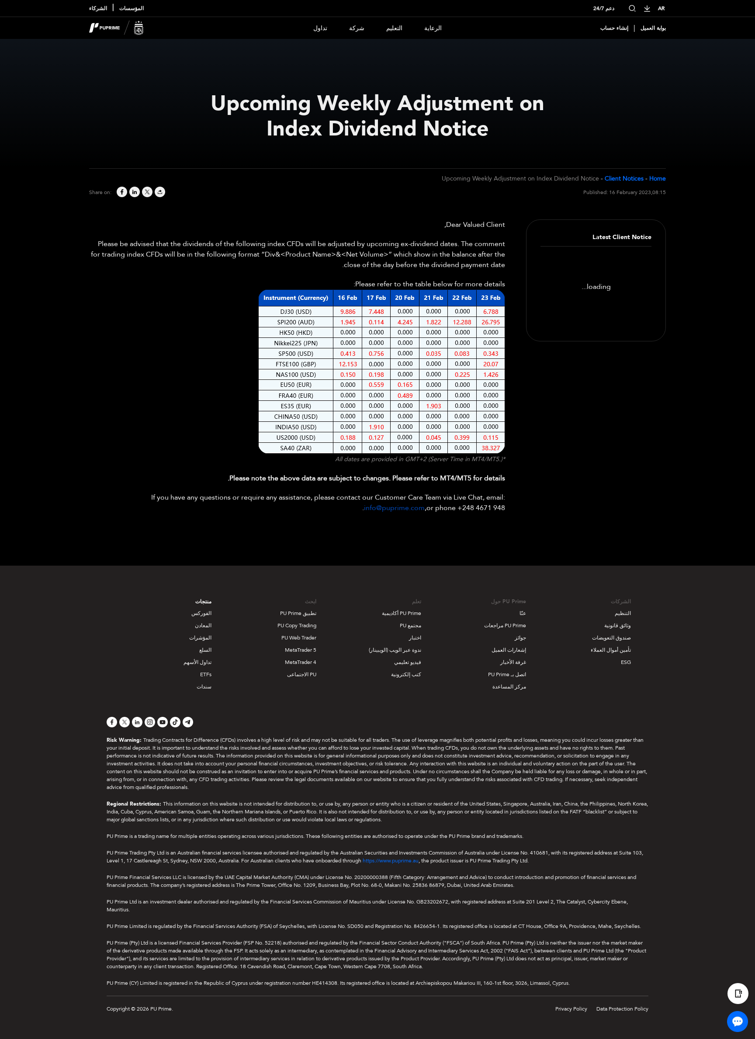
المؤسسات (131, 8)
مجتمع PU (410, 625)
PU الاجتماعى (301, 674)
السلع (205, 649)
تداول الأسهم (197, 662)
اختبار (415, 637)
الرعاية (433, 28)
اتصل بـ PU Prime (507, 674)
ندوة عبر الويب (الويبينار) (395, 649)
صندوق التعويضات (611, 637)
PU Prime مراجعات (505, 625)
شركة (356, 28)
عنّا (522, 613)
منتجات (203, 601)
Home (657, 178)
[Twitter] (146, 192)
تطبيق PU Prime (298, 613)
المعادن (203, 625)
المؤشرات (200, 637)
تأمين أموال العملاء (611, 649)
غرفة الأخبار (513, 662)
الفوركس (201, 613)
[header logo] (116, 28)
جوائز (520, 637)
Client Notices (624, 178)
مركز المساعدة (509, 686)
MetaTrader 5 (300, 649)
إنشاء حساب (614, 27)
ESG (626, 662)
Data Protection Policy (622, 1008)
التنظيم (623, 613)
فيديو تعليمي (407, 662)
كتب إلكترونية (406, 674)
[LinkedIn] (134, 192)
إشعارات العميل (509, 649)
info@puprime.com (394, 508)
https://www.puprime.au (391, 860)
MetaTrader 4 (300, 662)
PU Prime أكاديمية (401, 613)
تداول (320, 28)
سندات (204, 686)
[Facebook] (121, 192)
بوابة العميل (653, 27)
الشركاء (98, 8)
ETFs (205, 674)
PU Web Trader (298, 637)
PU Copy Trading (296, 625)
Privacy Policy (571, 1008)
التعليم (394, 28)
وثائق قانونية (617, 625)
